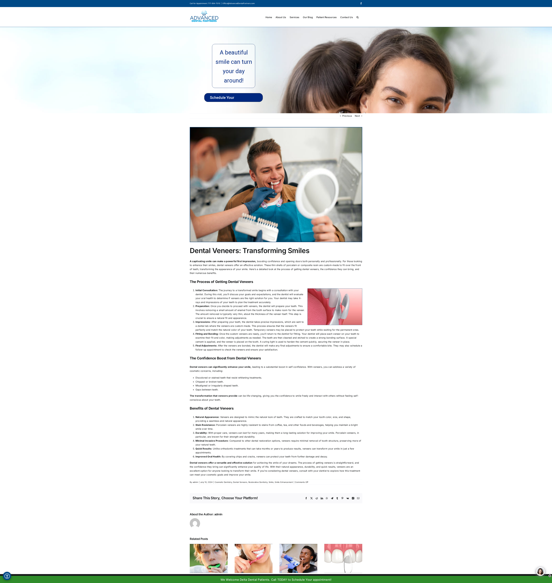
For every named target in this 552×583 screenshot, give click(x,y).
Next (357, 115)
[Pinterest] (342, 498)
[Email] (358, 498)
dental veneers (225, 265)
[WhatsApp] (327, 498)
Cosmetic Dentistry (223, 482)
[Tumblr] (337, 498)
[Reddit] (317, 498)
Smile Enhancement (284, 482)
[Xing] (353, 498)
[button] (357, 17)
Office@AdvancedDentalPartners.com (238, 3)
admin (195, 482)
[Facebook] (361, 3)
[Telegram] (332, 498)
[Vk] (347, 498)
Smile (271, 482)
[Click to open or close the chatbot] (540, 571)
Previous (347, 115)
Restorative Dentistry (257, 482)
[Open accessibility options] (7, 576)
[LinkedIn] (322, 498)
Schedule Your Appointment (222, 98)
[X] (311, 498)
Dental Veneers (240, 482)
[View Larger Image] (276, 184)
